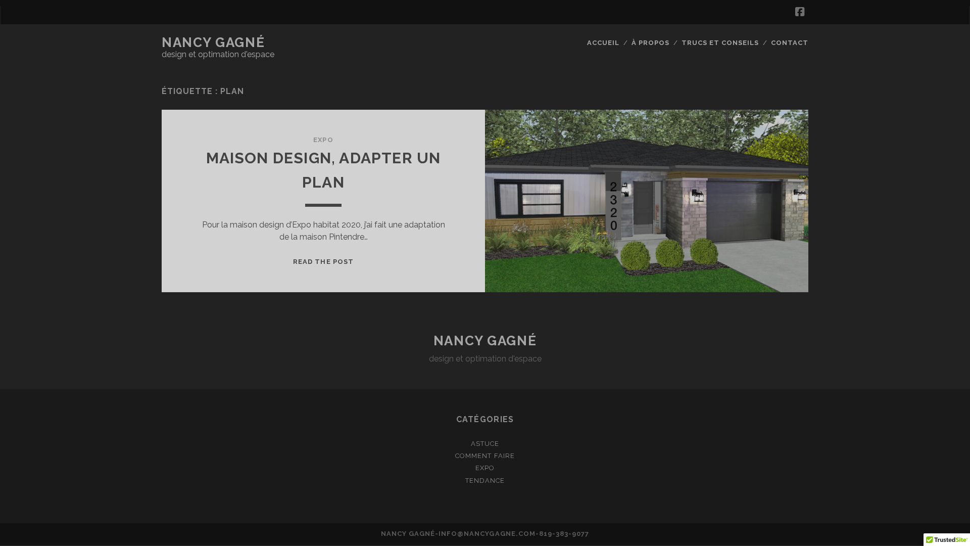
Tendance (485, 480)
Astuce (485, 443)
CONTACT (789, 43)
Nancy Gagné (213, 42)
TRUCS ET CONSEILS (720, 43)
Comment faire (485, 456)
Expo (323, 140)
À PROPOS (650, 43)
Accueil (603, 43)
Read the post (323, 261)
